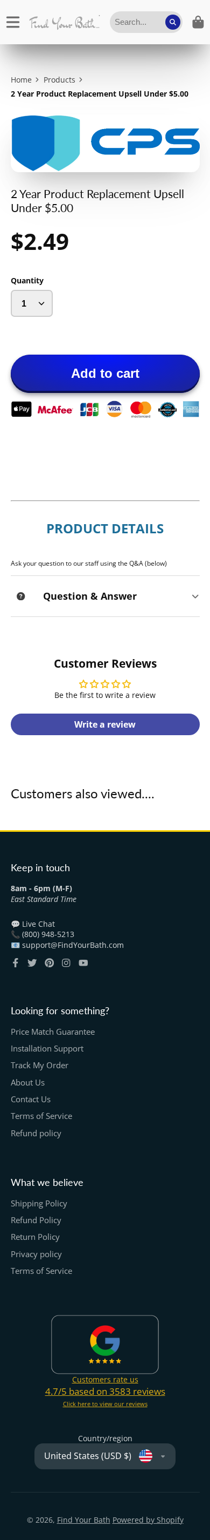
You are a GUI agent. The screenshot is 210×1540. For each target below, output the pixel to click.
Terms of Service (41, 1116)
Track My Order (39, 1065)
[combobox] (146, 22)
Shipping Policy (39, 1203)
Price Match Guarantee (53, 1031)
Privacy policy (36, 1254)
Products (59, 79)
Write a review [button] (105, 724)
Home (21, 79)
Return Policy (35, 1237)
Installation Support (47, 1048)
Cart (198, 22)
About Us (28, 1082)
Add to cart (105, 373)
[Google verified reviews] (105, 1344)
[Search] (172, 22)
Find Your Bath (83, 1520)
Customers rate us (105, 1379)
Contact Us (31, 1099)
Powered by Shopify (148, 1520)
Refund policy (36, 1133)
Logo (64, 22)
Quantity (27, 280)
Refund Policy (36, 1220)
